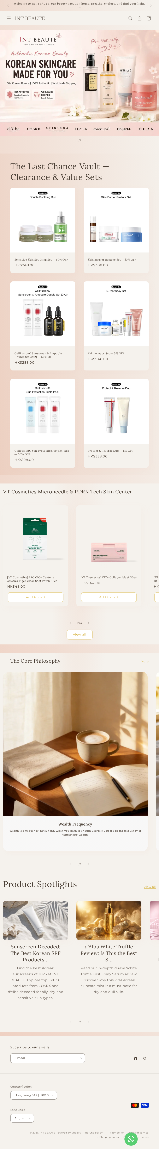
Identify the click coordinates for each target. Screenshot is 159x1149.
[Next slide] (88, 140)
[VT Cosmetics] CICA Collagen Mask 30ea (109, 577)
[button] (8, 18)
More (145, 661)
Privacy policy (115, 1132)
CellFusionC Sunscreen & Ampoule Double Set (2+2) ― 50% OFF (38, 355)
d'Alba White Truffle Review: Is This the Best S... (109, 953)
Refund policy (93, 1132)
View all (79, 634)
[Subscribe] (80, 1058)
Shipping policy (109, 1137)
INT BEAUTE (47, 1132)
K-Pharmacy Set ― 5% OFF (106, 353)
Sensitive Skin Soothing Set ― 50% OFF (41, 259)
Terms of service (138, 1132)
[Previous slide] (70, 140)
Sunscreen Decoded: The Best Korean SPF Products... (35, 953)
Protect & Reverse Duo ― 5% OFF (110, 450)
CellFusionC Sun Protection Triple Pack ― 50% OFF (41, 452)
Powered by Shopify (68, 1132)
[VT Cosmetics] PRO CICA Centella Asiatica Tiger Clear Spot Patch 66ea (32, 579)
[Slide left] (70, 623)
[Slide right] (88, 623)
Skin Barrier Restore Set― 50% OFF (112, 259)
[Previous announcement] (8, 5)
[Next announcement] (150, 5)
